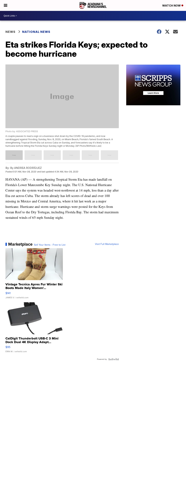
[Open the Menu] (5, 5)
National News (36, 32)
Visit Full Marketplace (107, 244)
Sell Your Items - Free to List (49, 245)
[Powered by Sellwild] (113, 359)
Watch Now (171, 5)
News (10, 32)
